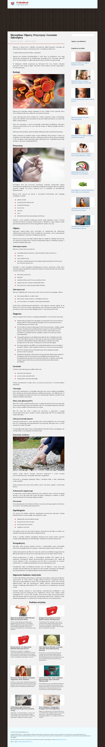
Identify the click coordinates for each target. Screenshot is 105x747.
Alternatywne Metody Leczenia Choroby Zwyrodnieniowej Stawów (50, 648)
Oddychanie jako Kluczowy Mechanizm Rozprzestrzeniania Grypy (22, 708)
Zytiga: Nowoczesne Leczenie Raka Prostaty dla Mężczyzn (49, 618)
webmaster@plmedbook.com (24, 741)
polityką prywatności (61, 739)
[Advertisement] (52, 20)
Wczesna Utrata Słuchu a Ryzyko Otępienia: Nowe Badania (23, 678)
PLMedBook (22, 2)
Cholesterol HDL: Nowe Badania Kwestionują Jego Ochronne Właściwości (50, 679)
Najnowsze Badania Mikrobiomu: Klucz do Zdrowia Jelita (23, 618)
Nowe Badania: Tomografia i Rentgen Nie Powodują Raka (49, 708)
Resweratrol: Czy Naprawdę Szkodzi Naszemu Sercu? (21, 648)
